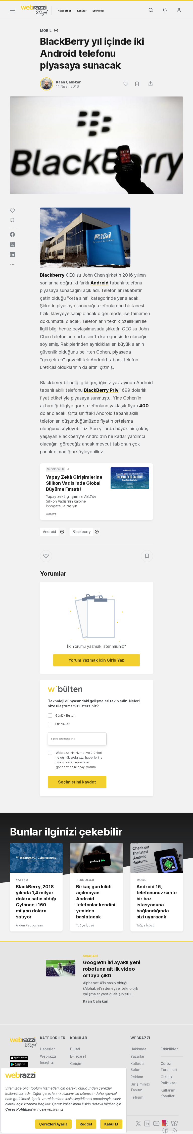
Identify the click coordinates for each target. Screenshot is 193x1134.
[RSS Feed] (174, 1130)
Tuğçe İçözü (85, 925)
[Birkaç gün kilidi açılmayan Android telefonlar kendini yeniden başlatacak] (96, 858)
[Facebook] (165, 1130)
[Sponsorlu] (130, 478)
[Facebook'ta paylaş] (12, 234)
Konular (81, 10)
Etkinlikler (98, 10)
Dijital (75, 1049)
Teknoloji (85, 880)
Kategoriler (64, 10)
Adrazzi (51, 514)
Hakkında (138, 1049)
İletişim (136, 1097)
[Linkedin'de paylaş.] (12, 254)
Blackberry (52, 275)
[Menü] (12, 11)
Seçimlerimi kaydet (77, 781)
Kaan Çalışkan (95, 1001)
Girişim (76, 1063)
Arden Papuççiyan (29, 925)
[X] (138, 1123)
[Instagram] (165, 1123)
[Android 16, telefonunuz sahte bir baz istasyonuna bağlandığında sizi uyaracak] (156, 858)
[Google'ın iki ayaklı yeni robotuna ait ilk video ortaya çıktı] (60, 968)
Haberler (47, 1049)
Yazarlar (137, 1056)
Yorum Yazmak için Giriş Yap (96, 660)
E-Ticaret (78, 1056)
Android (99, 282)
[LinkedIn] (147, 1123)
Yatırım (22, 880)
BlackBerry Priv (101, 390)
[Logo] (34, 9)
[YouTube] (156, 1123)
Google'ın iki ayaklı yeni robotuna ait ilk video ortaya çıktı (111, 968)
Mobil (46, 30)
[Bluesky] (174, 1123)
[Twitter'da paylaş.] (12, 244)
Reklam (136, 1077)
